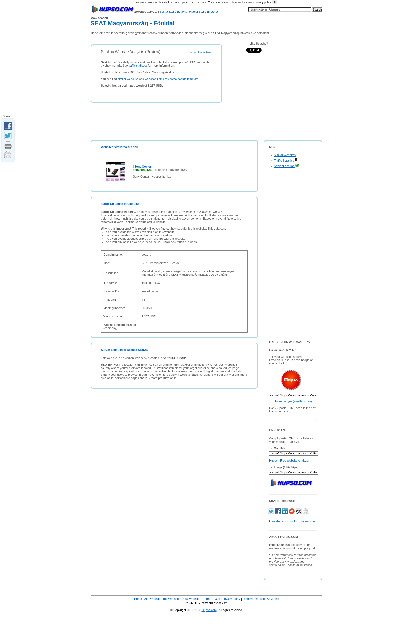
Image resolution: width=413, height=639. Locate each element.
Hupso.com (209, 610)
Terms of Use (211, 599)
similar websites (128, 79)
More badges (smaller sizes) (293, 401)
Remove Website (254, 599)
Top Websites (171, 599)
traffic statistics (138, 65)
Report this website (201, 52)
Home (138, 599)
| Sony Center (142, 166)
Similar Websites (285, 155)
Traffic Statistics (284, 160)
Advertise (273, 599)
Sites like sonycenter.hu (171, 170)
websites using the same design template (171, 79)
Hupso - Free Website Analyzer (289, 460)
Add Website (152, 599)
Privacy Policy (231, 599)
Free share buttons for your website (292, 521)
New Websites (191, 599)
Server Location (284, 166)
